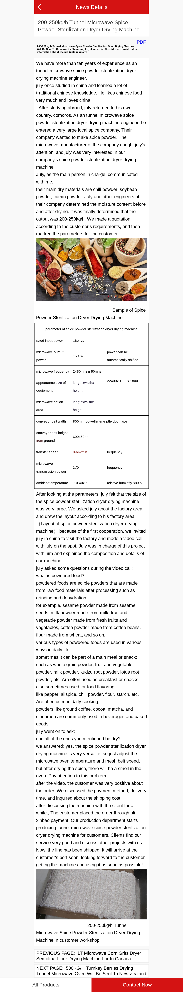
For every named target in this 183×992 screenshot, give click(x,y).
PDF (141, 42)
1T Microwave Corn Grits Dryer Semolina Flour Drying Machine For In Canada (88, 955)
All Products (45, 985)
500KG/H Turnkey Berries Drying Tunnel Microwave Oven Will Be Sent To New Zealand (91, 970)
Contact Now (137, 985)
